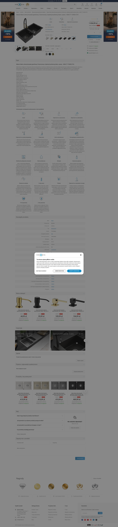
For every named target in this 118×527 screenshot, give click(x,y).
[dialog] (59, 263)
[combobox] (80, 255)
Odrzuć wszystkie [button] (59, 270)
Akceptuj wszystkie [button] (74, 270)
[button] (41, 271)
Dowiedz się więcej (54, 267)
